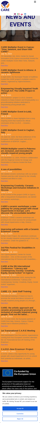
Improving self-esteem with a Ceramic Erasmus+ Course (20, 230)
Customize (20, 413)
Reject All (20, 419)
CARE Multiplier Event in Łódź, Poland (16, 113)
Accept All (20, 408)
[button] (35, 2)
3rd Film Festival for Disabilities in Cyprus (18, 249)
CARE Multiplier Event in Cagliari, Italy (18, 131)
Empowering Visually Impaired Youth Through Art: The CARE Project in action (19, 90)
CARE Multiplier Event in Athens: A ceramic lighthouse (18, 71)
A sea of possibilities (11, 169)
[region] (20, 406)
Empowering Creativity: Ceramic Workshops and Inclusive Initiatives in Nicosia (20, 187)
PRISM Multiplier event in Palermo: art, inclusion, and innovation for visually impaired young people (18, 151)
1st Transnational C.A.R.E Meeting (18, 331)
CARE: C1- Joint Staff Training (16, 291)
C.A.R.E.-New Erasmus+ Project (17, 349)
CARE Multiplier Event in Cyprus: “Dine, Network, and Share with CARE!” (17, 49)
